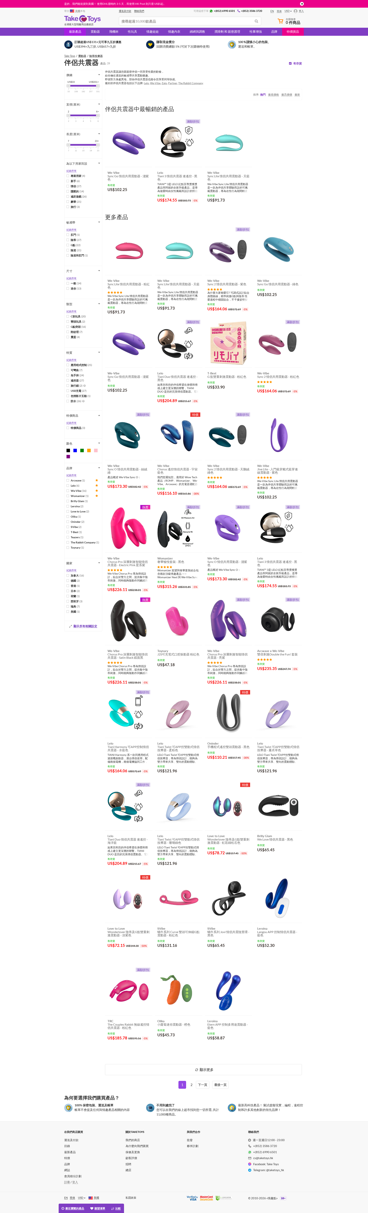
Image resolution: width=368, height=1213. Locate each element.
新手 (75, 181)
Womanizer (80, 496)
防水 (76, 401)
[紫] (68, 456)
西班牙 (76, 601)
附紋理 (76, 331)
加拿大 (77, 575)
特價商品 (78, 427)
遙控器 (77, 380)
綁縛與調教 (197, 31)
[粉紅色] (96, 450)
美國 (75, 611)
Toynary (77, 547)
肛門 (75, 234)
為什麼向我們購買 (137, 1146)
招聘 (128, 1164)
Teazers (77, 537)
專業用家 (78, 175)
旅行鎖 (76, 385)
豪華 (76, 201)
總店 (128, 1170)
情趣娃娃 (152, 31)
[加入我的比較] (147, 199)
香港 (75, 585)
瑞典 (75, 606)
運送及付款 (71, 1140)
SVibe (76, 526)
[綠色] (82, 450)
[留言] (115, 292)
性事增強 (256, 31)
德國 (75, 580)
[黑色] (68, 450)
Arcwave (78, 480)
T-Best (76, 532)
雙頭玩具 (78, 321)
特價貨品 (293, 31)
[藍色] (75, 450)
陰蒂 (76, 239)
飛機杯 (113, 31)
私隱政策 (131, 1197)
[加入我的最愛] (142, 199)
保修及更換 (133, 1152)
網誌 (67, 1170)
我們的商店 (133, 1140)
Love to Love (80, 511)
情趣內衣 (174, 31)
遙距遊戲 (79, 196)
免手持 (77, 375)
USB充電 (78, 390)
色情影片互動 (80, 396)
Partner (172, 83)
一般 (76, 283)
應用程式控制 (81, 365)
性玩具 (132, 31)
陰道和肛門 (79, 255)
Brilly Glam (79, 501)
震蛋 (75, 337)
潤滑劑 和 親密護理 (227, 31)
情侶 (76, 186)
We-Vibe (78, 490)
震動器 (95, 31)
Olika (76, 516)
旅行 (75, 206)
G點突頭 (78, 326)
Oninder (77, 521)
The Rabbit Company (85, 542)
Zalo (164, 83)
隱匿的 (77, 191)
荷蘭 (75, 596)
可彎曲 (76, 370)
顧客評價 (131, 1158)
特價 (67, 1158)
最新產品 (75, 31)
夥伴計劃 (192, 1146)
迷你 (76, 288)
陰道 (76, 250)
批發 (190, 1140)
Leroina (77, 506)
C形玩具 (78, 316)
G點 (75, 245)
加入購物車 (118, 199)
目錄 (67, 1146)
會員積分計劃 (72, 1176)
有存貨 (297, 63)
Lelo (75, 485)
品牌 (274, 31)
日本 (75, 591)
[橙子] (89, 450)
